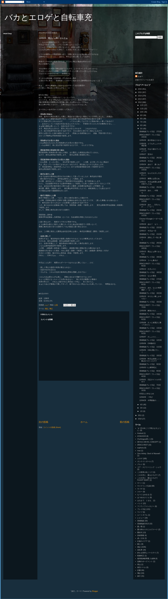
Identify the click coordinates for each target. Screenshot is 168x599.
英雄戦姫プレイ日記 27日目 (150, 132)
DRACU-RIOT (142, 445)
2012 (140, 102)
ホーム (84, 422)
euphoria (140, 448)
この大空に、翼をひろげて (147, 475)
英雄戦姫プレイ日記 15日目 (150, 302)
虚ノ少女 (140, 538)
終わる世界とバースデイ (146, 553)
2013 (140, 99)
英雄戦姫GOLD (143, 524)
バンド (139, 503)
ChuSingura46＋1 (144, 439)
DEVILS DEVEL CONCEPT (147, 442)
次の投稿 (43, 422)
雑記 (46, 309)
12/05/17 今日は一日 (147, 231)
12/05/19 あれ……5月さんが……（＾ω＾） (150, 206)
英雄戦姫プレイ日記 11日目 (150, 347)
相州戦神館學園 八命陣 (146, 559)
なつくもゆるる (143, 495)
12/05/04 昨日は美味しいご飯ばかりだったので (150, 360)
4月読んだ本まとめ (146, 394)
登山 (139, 564)
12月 (142, 105)
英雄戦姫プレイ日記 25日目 (150, 187)
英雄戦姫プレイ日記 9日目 (150, 364)
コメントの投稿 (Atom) (52, 427)
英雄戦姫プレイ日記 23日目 (150, 210)
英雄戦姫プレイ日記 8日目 (150, 371)
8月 (141, 119)
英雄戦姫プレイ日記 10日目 (150, 355)
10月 (142, 112)
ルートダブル (142, 515)
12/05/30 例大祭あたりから (150, 140)
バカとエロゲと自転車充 (48, 17)
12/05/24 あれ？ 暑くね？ (150, 164)
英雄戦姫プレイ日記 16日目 (150, 293)
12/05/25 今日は (146, 161)
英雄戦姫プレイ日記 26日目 (150, 158)
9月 (141, 115)
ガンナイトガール (144, 461)
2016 (140, 89)
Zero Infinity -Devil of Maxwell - (149, 454)
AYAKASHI (141, 436)
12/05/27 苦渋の (146, 154)
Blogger (95, 591)
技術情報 (140, 535)
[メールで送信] (64, 305)
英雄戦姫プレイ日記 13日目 (150, 328)
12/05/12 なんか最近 (147, 276)
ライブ (139, 512)
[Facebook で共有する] (72, 305)
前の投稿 (124, 422)
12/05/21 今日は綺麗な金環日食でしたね (150, 183)
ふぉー (140, 76)
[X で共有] (69, 305)
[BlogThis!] (67, 305)
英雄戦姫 (140, 521)
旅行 (139, 576)
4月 (141, 405)
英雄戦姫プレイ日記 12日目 (150, 340)
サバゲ (139, 489)
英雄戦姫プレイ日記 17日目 (150, 279)
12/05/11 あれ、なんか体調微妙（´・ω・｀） (150, 289)
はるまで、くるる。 (145, 500)
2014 (140, 96)
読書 (139, 570)
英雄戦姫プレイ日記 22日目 (150, 227)
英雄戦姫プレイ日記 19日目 (150, 257)
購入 (139, 544)
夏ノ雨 (139, 527)
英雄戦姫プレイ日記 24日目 (150, 196)
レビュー (140, 518)
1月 (141, 411)
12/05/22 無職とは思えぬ (149, 178)
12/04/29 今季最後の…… (149, 400)
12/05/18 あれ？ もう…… (150, 224)
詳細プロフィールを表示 (144, 80)
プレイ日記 (141, 509)
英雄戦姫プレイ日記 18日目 (150, 272)
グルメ (139, 464)
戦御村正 (140, 556)
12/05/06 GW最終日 (147, 343)
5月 (141, 129)
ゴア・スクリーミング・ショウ (149, 467)
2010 (140, 419)
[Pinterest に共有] (74, 305)
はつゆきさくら (143, 497)
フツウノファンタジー (145, 506)
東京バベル (141, 567)
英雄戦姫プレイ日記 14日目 (150, 314)
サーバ (139, 483)
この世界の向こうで (145, 472)
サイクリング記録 (144, 486)
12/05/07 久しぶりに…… (149, 337)
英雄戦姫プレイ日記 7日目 (150, 385)
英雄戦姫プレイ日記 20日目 (150, 243)
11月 (142, 109)
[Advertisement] (84, 400)
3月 (141, 408)
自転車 (139, 550)
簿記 (51, 309)
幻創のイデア (142, 541)
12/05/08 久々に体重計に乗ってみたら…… (150, 324)
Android (140, 433)
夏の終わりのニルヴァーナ (147, 529)
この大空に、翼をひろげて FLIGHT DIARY (147, 479)
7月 (141, 122)
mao (139, 451)
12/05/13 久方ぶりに (147, 269)
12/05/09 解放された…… (149, 311)
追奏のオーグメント (145, 561)
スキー (139, 492)
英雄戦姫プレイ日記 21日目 (150, 234)
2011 (140, 415)
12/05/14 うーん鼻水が (148, 260)
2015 (140, 92)
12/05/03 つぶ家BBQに (148, 367)
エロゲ (139, 459)
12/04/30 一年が (146, 397)
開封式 (139, 532)
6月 (141, 125)
